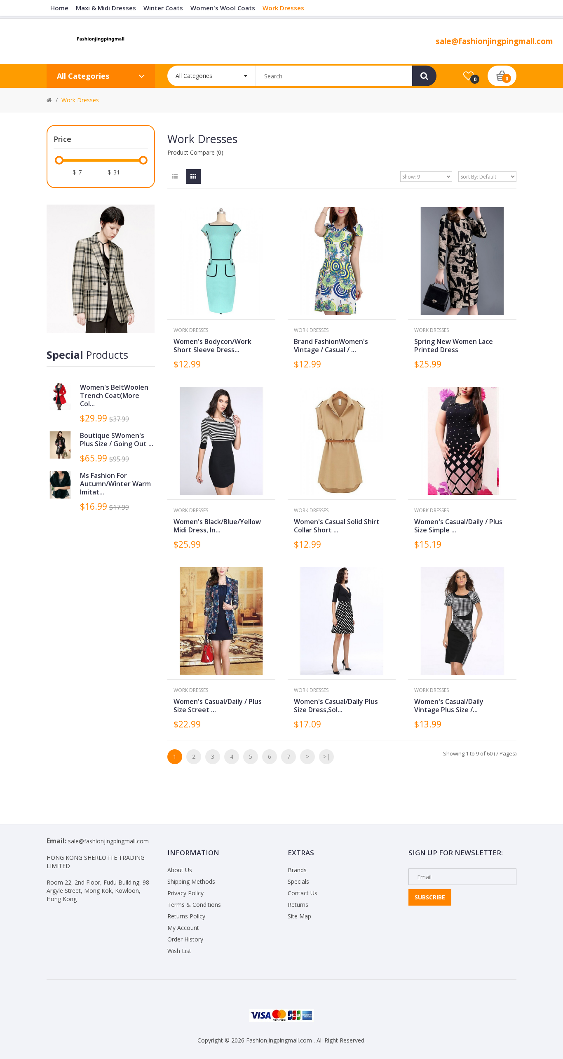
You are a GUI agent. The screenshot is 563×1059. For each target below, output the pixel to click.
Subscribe (430, 897)
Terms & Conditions (194, 904)
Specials (298, 881)
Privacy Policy (185, 893)
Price (62, 139)
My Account (183, 928)
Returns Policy (186, 916)
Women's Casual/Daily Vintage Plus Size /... (448, 705)
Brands (297, 870)
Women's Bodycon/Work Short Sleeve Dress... (212, 345)
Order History (185, 939)
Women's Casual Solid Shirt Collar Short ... (337, 525)
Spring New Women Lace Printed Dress (453, 345)
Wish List (179, 951)
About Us (179, 870)
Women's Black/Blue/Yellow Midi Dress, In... (217, 525)
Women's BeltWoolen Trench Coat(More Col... (114, 395)
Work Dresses (80, 100)
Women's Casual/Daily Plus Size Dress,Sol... (336, 705)
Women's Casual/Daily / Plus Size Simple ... (458, 525)
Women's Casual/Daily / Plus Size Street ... (218, 705)
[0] (468, 76)
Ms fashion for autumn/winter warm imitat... (115, 484)
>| (326, 756)
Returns (298, 904)
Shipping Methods (191, 881)
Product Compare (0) (195, 152)
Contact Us (302, 893)
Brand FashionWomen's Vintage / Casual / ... (331, 345)
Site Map (299, 916)
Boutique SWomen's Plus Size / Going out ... (116, 439)
